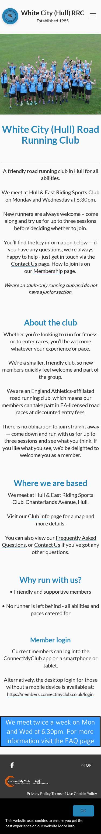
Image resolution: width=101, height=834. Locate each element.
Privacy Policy (39, 793)
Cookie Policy (85, 793)
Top (88, 765)
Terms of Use (62, 793)
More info (66, 825)
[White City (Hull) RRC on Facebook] (12, 765)
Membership (48, 271)
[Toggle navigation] (93, 16)
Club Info (39, 516)
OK (84, 810)
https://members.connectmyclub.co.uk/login (50, 694)
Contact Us (24, 263)
